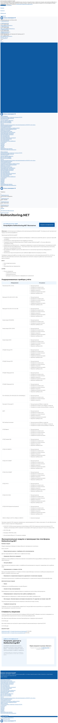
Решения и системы (5, 92)
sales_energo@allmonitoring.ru (7, 28)
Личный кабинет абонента (6, 47)
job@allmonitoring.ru (5, 31)
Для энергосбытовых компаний (8, 64)
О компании (3, 104)
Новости (2, 74)
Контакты (2, 70)
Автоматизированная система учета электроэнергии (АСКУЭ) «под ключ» (18, 51)
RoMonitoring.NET (4, 692)
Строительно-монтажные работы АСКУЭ (9, 55)
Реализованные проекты (6, 75)
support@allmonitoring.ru (6, 25)
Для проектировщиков (6, 65)
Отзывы (2, 73)
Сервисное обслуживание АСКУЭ (8, 56)
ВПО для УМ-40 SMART (5, 49)
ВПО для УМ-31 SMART (5, 48)
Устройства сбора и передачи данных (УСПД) (11, 44)
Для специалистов (4, 98)
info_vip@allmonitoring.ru (6, 36)
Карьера (2, 72)
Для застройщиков (5, 63)
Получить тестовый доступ (46, 224)
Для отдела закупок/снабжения (8, 67)
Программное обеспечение (7, 80)
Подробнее (9, 5)
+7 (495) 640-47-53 (4, 195)
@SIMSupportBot (6, 719)
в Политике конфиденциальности (24, 4)
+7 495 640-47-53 (45, 647)
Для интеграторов (4, 66)
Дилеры (2, 71)
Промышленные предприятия (7, 59)
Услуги (2, 86)
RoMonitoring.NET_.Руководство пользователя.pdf (13, 632)
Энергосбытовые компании (7, 60)
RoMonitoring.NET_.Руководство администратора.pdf (14, 631)
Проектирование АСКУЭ (6, 52)
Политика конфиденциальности (8, 76)
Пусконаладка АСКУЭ (5, 53)
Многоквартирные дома (6, 58)
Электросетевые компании (6, 61)
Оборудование (4, 78)
